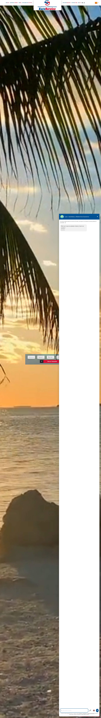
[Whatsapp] (84, 2)
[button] (41, 361)
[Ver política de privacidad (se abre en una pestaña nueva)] (65, 222)
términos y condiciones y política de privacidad (86, 713)
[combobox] (41, 357)
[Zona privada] (82, 2)
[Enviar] (97, 710)
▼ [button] (97, 216)
